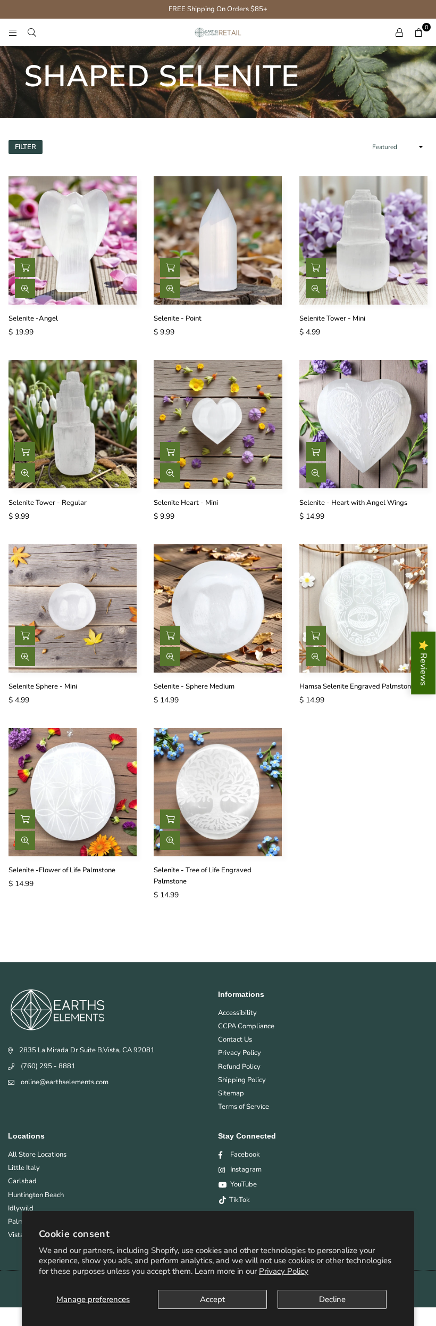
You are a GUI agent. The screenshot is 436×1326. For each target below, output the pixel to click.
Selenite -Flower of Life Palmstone (62, 870)
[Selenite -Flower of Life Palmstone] (73, 792)
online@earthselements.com (64, 1082)
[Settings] (399, 32)
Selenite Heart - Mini (186, 503)
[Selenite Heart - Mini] (218, 424)
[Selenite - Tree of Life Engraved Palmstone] (218, 792)
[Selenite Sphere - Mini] (73, 608)
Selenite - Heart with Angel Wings (353, 503)
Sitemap (231, 1093)
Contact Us (235, 1039)
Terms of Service (243, 1106)
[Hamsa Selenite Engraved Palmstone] (363, 608)
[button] (418, 32)
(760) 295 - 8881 (48, 1066)
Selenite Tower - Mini (332, 318)
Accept (212, 1299)
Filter (25, 147)
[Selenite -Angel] (73, 240)
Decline (332, 1299)
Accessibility (237, 1013)
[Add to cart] (25, 267)
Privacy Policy (283, 1271)
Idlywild (20, 1208)
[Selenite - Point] (218, 240)
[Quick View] (25, 288)
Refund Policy (239, 1066)
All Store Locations (37, 1154)
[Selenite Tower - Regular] (73, 424)
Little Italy (24, 1168)
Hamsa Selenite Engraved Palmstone (357, 686)
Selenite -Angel (33, 318)
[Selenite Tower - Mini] (363, 240)
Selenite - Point (178, 318)
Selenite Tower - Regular (48, 503)
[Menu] (12, 32)
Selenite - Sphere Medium (194, 686)
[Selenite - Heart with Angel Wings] (363, 424)
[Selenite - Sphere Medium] (218, 608)
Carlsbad (22, 1181)
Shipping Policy (242, 1080)
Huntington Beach (36, 1195)
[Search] (31, 32)
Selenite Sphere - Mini (43, 686)
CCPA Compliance (246, 1026)
